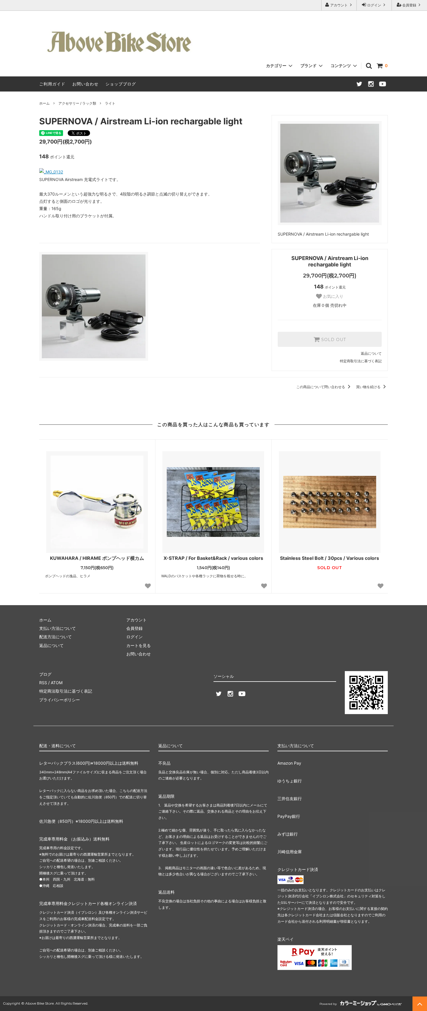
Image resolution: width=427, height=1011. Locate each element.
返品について (371, 353)
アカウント (339, 5)
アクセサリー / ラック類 (77, 103)
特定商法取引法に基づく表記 (65, 691)
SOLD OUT (333, 339)
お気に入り (332, 296)
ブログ (45, 674)
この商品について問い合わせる (321, 387)
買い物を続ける (368, 387)
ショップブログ (120, 83)
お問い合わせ (85, 83)
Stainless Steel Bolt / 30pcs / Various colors (329, 558)
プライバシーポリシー (59, 699)
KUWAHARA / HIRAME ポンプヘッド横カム (97, 558)
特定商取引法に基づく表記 (361, 361)
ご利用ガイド (52, 83)
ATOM (56, 682)
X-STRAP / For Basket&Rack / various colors (213, 558)
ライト (110, 103)
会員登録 (409, 5)
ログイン (374, 5)
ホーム (44, 103)
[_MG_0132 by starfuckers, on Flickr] (51, 171)
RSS (43, 682)
